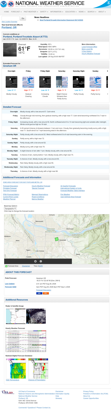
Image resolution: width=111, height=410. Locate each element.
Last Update (9, 283)
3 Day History (87, 51)
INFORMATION (56, 11)
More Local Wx (87, 49)
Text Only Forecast (10, 190)
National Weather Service (28, 396)
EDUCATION (70, 11)
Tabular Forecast (38, 188)
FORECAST (15, 11)
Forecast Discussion (10, 186)
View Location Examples (9, 22)
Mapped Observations (40, 194)
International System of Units (71, 188)
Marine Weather (38, 199)
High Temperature (12, 380)
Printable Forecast (10, 188)
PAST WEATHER (30, 11)
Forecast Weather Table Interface (73, 190)
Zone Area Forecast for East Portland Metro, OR (22, 182)
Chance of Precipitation (36, 380)
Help (57, 396)
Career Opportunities (91, 398)
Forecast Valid (10, 286)
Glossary (59, 398)
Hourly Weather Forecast (41, 186)
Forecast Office (89, 46)
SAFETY (43, 11)
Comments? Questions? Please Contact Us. (35, 407)
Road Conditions (38, 196)
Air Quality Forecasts (68, 186)
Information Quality (62, 393)
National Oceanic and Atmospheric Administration (37, 393)
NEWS (81, 11)
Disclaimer (26, 266)
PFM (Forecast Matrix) (11, 194)
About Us (86, 396)
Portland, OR (9, 27)
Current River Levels (10, 196)
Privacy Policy (88, 391)
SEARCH (91, 11)
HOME (6, 11)
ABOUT (101, 11)
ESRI (41, 266)
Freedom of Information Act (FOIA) (95, 393)
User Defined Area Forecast (71, 196)
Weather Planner (9, 199)
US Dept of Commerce (27, 391)
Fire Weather (65, 194)
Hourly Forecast (91, 53)
